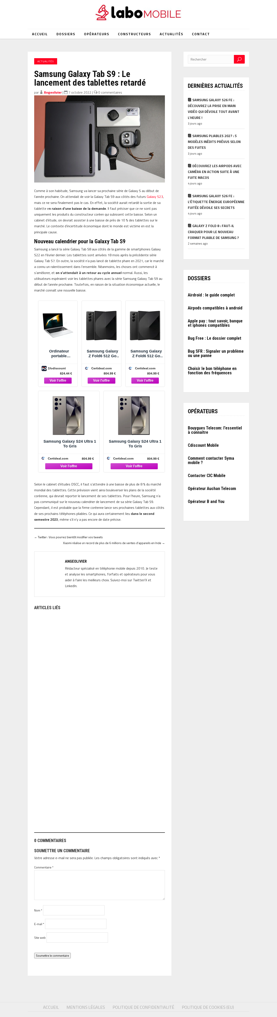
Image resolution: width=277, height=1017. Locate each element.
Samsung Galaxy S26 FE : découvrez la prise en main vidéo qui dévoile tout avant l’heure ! (213, 108)
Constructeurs (134, 34)
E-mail (39, 924)
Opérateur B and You (206, 501)
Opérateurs (96, 34)
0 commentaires (110, 92)
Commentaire (43, 867)
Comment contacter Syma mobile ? (211, 460)
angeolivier (53, 92)
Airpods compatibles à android (215, 308)
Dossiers (65, 34)
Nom (38, 910)
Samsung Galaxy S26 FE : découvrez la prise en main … (78, 701)
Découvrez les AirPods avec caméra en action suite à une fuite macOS (215, 171)
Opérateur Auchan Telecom (212, 488)
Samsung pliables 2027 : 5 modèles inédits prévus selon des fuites (214, 141)
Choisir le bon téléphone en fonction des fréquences (212, 370)
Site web (40, 937)
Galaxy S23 (155, 196)
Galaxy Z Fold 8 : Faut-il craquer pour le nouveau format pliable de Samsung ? (213, 231)
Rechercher (239, 59)
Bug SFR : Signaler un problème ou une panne (216, 353)
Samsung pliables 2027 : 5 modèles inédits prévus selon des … (84, 809)
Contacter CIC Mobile (206, 475)
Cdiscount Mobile (203, 445)
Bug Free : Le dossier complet (214, 338)
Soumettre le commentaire (52, 955)
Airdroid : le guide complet (211, 295)
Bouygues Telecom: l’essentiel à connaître (215, 430)
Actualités (171, 34)
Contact (201, 34)
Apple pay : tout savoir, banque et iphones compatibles (215, 323)
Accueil (40, 34)
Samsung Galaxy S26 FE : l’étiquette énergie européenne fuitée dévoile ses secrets (216, 201)
